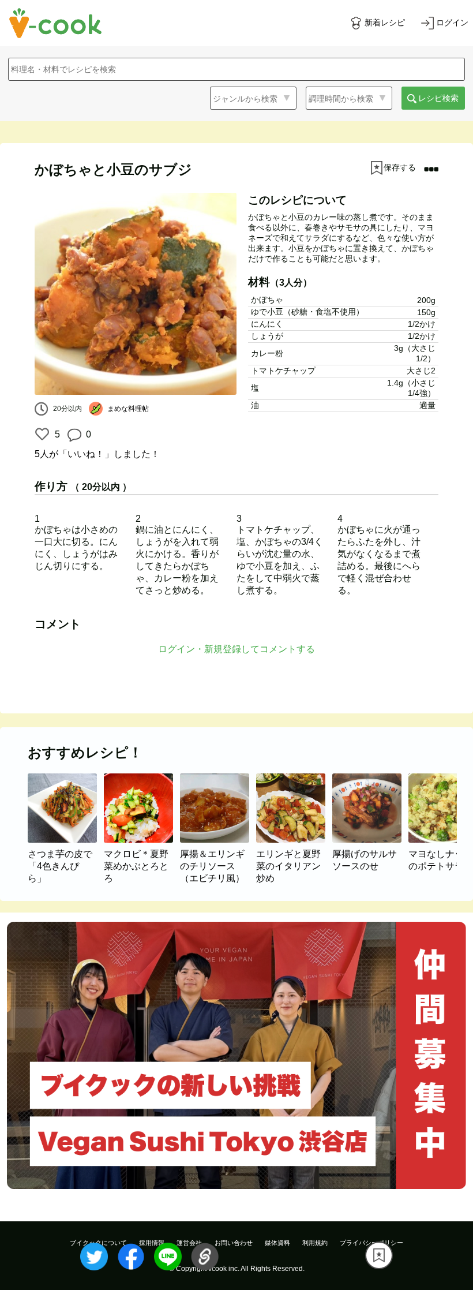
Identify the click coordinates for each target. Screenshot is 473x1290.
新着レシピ (385, 22)
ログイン (452, 22)
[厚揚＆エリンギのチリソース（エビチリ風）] (218, 839)
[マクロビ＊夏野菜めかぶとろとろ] (142, 839)
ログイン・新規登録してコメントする (236, 649)
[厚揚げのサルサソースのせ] (370, 839)
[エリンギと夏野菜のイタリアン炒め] (294, 839)
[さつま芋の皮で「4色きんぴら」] (66, 839)
